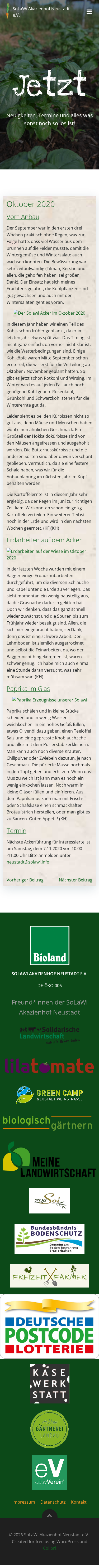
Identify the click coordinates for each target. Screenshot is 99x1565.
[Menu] (89, 11)
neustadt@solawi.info (28, 862)
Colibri (49, 1548)
